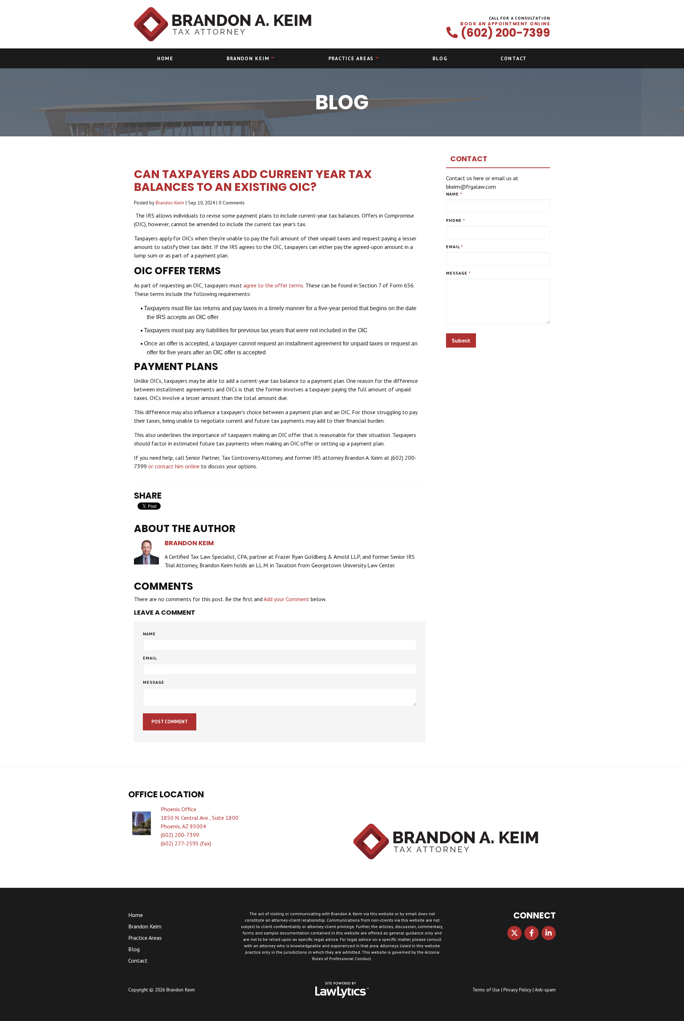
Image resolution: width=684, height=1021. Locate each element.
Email (150, 658)
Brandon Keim (248, 58)
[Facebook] (531, 933)
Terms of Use (486, 989)
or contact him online (174, 466)
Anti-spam (545, 989)
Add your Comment (286, 599)
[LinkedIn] (549, 933)
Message (153, 682)
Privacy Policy (517, 989)
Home (165, 58)
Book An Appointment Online (505, 23)
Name (149, 633)
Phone (455, 220)
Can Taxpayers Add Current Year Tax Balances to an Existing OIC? (253, 180)
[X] (514, 933)
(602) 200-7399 (505, 32)
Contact (514, 58)
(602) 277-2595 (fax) (186, 843)
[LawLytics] (342, 990)
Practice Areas (351, 58)
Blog (439, 58)
